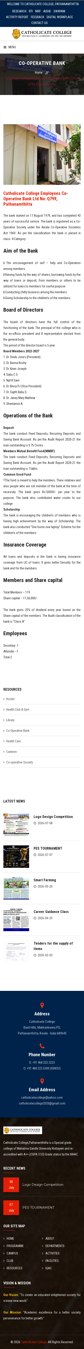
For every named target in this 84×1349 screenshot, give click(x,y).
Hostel (10, 699)
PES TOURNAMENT (48, 848)
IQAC (48, 1268)
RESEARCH (19, 11)
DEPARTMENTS (55, 1246)
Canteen (11, 752)
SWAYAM (59, 11)
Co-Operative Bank (17, 730)
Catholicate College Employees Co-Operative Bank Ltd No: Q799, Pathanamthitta (35, 199)
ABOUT (49, 1238)
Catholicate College (34, 1342)
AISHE (47, 11)
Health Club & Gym (17, 709)
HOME (10, 1238)
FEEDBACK (37, 17)
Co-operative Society (19, 762)
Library (10, 720)
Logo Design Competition (53, 817)
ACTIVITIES (52, 1253)
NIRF (38, 11)
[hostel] (42, 155)
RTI (31, 11)
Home (39, 72)
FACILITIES (52, 1261)
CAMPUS (12, 1253)
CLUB (10, 1261)
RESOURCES (14, 1268)
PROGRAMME (15, 1246)
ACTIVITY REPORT (17, 17)
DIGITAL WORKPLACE (60, 17)
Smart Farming (45, 880)
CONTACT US (39, 23)
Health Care (13, 741)
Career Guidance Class (51, 912)
